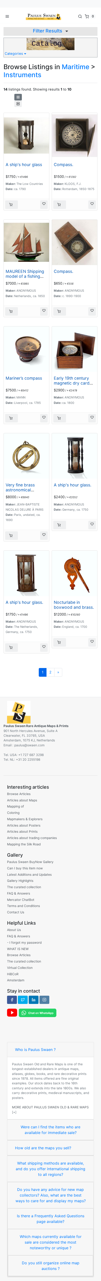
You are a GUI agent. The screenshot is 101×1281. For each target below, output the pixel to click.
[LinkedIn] (34, 1000)
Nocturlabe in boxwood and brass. (74, 605)
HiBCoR (13, 974)
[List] (18, 103)
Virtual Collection (20, 968)
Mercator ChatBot (20, 900)
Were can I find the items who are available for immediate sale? (50, 1130)
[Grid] (18, 97)
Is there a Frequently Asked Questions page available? (50, 1218)
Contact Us (15, 912)
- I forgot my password (24, 942)
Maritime (75, 67)
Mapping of (15, 806)
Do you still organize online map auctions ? (50, 1266)
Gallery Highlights (20, 881)
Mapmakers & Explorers (25, 819)
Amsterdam (15, 980)
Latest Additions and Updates (29, 874)
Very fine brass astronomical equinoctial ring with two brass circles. (25, 492)
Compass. (63, 164)
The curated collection (24, 887)
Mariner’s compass (24, 378)
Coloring (13, 813)
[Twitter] (23, 1000)
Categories (14, 54)
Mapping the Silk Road (24, 844)
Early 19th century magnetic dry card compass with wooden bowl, (71, 385)
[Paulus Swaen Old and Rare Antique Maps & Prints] (43, 16)
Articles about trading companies (32, 838)
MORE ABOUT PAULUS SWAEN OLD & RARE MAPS (50, 1107)
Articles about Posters (23, 825)
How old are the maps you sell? (43, 1148)
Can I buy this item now (25, 868)
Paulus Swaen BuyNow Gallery (30, 862)
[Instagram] (44, 1000)
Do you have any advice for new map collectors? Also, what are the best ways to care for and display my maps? (51, 1195)
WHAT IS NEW (18, 949)
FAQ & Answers (18, 893)
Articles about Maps (22, 800)
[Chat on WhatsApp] (37, 1012)
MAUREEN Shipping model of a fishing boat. (25, 276)
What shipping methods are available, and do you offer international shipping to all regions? (50, 1169)
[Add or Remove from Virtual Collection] (44, 204)
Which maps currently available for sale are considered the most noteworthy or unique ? (51, 1242)
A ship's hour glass (24, 164)
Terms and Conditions (23, 906)
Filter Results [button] (48, 31)
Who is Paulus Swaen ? (35, 1049)
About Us (14, 930)
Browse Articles (19, 794)
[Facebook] (12, 1000)
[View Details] (11, 204)
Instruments (22, 75)
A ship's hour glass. (72, 484)
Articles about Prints (22, 831)
